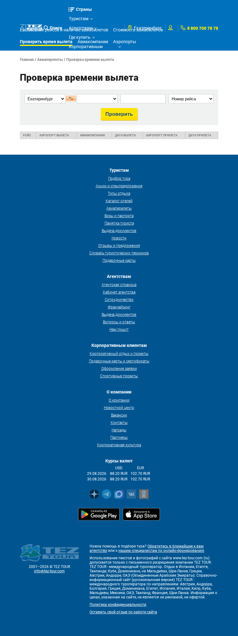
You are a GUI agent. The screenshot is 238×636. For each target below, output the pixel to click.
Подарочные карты (119, 260)
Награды (119, 429)
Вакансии (119, 414)
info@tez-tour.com (49, 571)
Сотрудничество (119, 299)
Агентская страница (119, 284)
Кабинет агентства (119, 291)
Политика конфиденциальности (118, 604)
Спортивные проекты (119, 375)
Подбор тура (119, 178)
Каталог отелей (119, 200)
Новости (119, 237)
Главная (27, 59)
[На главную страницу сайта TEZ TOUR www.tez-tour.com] (31, 28)
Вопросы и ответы (119, 321)
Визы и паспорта (119, 215)
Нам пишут (119, 329)
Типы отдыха (119, 193)
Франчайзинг (119, 306)
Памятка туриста (119, 222)
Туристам (78, 18)
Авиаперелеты (50, 59)
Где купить (79, 37)
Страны (84, 9)
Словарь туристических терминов (119, 252)
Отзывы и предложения (119, 245)
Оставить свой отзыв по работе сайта (123, 612)
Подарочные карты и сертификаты (119, 360)
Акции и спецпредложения (119, 185)
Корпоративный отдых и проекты (119, 353)
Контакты (119, 422)
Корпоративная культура (119, 444)
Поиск (56, 28)
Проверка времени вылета (90, 59)
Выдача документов (119, 230)
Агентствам (80, 27)
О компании (119, 400)
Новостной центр (119, 407)
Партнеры (119, 437)
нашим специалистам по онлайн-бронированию (161, 550)
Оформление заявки (119, 368)
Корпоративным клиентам (86, 47)
